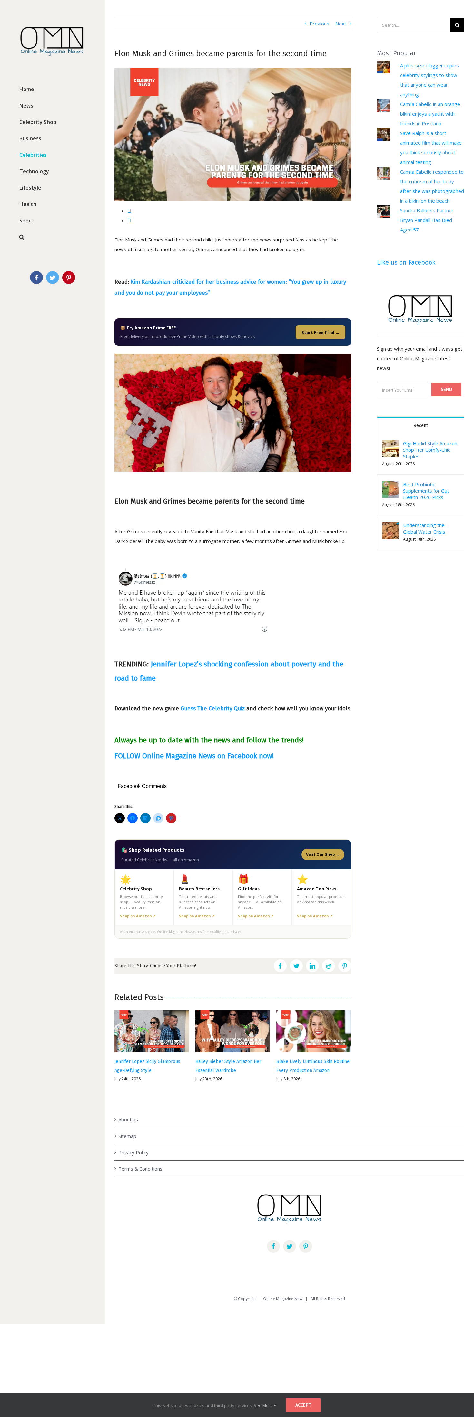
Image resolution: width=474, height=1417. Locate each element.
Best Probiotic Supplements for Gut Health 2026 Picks (426, 490)
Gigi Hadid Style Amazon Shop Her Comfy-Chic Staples (430, 449)
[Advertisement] (193, 1341)
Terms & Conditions (140, 1153)
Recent (420, 425)
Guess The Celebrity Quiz (213, 708)
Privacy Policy (133, 1137)
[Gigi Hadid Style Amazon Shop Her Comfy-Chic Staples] (390, 445)
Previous (319, 23)
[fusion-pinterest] (305, 1231)
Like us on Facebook (406, 262)
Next (340, 23)
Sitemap (127, 1121)
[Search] (52, 237)
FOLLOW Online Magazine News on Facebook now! (194, 755)
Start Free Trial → (320, 332)
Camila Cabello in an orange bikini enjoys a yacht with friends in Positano (430, 114)
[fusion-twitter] (289, 1231)
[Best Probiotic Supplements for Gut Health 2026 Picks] (390, 486)
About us (128, 1104)
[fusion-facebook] (273, 1231)
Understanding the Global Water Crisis (424, 528)
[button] (390, 448)
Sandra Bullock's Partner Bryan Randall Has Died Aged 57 (427, 220)
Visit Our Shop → (323, 854)
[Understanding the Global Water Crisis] (390, 527)
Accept (303, 1405)
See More (264, 1405)
